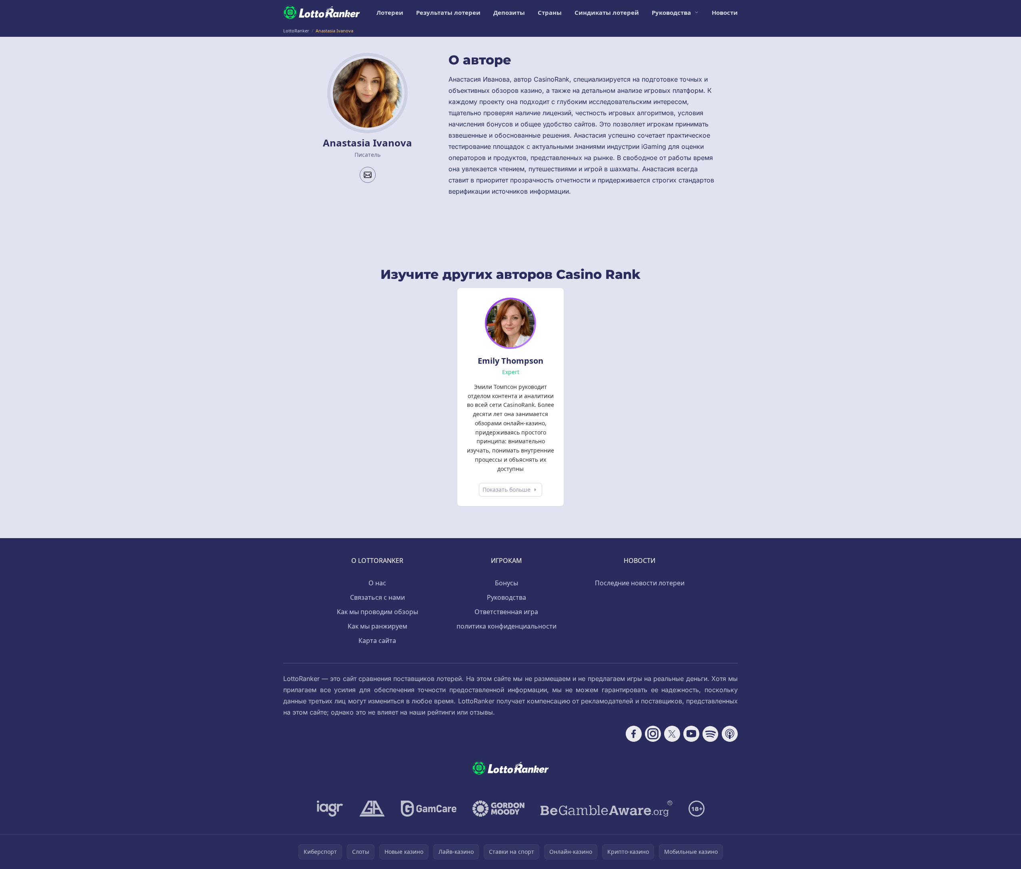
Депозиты (509, 12)
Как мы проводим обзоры (377, 611)
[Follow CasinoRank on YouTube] (691, 734)
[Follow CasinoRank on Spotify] (711, 734)
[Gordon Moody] (498, 809)
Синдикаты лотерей (607, 12)
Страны (550, 12)
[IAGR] (330, 809)
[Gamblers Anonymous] (372, 809)
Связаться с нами (377, 597)
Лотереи (389, 12)
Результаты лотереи (448, 12)
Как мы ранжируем (377, 626)
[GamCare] (428, 809)
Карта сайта (377, 640)
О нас (377, 583)
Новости (725, 12)
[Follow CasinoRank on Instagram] (653, 734)
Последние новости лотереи (640, 583)
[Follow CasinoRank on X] (672, 734)
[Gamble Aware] (607, 809)
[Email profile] (368, 175)
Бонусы (506, 583)
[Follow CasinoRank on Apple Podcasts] (730, 734)
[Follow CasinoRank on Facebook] (634, 734)
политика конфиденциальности (506, 626)
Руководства (671, 12)
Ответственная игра (506, 611)
